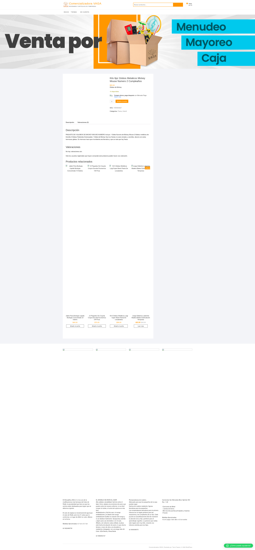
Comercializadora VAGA (85, 3)
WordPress (189, 547)
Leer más (141, 326)
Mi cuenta (84, 12)
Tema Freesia (176, 547)
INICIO (66, 12)
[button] (238, 546)
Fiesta (120, 111)
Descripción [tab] (70, 122)
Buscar (178, 5)
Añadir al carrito (122, 101)
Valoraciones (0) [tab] (83, 122)
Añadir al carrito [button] (75, 326)
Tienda (74, 12)
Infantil (125, 111)
